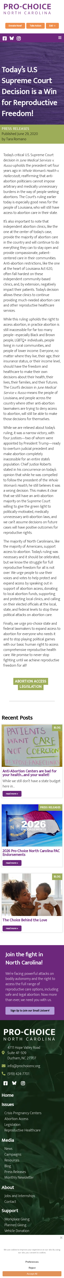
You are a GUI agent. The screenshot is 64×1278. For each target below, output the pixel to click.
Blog (57, 727)
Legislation (31, 686)
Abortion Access (30, 681)
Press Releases (15, 129)
